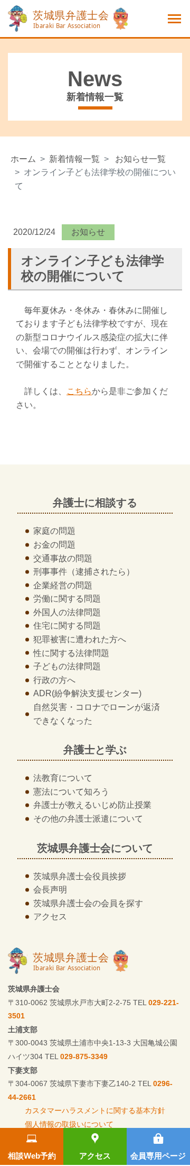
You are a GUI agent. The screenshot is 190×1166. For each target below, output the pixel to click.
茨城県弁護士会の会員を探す (88, 903)
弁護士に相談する (95, 502)
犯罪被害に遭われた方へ (79, 639)
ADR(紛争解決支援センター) (87, 693)
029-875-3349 (84, 1056)
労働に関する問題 (67, 598)
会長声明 (50, 889)
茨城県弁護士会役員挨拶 (79, 876)
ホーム (23, 158)
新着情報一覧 (74, 158)
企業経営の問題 (62, 585)
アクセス (95, 1155)
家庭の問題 (54, 530)
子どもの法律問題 (67, 666)
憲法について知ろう (71, 791)
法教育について (62, 777)
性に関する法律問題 (71, 653)
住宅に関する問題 (67, 625)
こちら (79, 391)
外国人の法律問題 (67, 612)
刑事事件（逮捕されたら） (84, 571)
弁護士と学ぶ (95, 749)
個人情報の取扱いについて (69, 1124)
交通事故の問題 (62, 558)
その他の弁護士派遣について (88, 818)
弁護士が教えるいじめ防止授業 (92, 804)
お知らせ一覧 (140, 158)
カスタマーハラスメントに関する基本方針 (95, 1110)
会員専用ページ (158, 1155)
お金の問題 (54, 544)
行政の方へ (54, 680)
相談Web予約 (32, 1155)
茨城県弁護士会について (95, 848)
